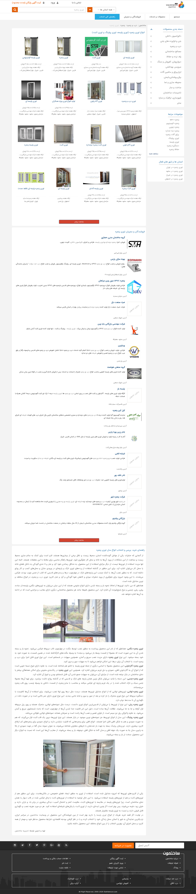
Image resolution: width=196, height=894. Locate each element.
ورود (53, 2)
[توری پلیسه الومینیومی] (31, 46)
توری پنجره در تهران (174, 167)
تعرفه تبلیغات (173, 863)
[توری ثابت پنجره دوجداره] (96, 133)
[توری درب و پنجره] (129, 90)
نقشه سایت (63, 867)
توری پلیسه (99, 242)
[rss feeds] (66, 845)
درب (104, 264)
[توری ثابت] (96, 46)
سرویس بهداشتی (173, 67)
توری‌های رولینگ (118, 726)
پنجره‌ (59, 572)
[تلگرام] (22, 845)
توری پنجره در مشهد (174, 171)
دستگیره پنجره (173, 145)
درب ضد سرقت (34, 264)
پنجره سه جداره (172, 130)
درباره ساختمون (172, 858)
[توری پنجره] (64, 46)
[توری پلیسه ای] (129, 46)
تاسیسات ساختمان (172, 92)
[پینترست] (44, 845)
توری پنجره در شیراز (174, 175)
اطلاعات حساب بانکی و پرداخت (55, 858)
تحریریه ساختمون (22, 830)
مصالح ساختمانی (173, 51)
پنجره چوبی (174, 127)
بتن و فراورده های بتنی (170, 41)
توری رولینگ (173, 138)
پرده (62, 501)
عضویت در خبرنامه (123, 845)
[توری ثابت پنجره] (129, 177)
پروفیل (79, 307)
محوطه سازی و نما (172, 82)
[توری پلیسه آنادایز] (96, 177)
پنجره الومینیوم (172, 123)
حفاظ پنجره (174, 149)
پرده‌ (80, 568)
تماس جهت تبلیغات (115, 867)
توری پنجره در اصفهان (174, 179)
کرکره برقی (74, 883)
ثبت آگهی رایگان (116, 858)
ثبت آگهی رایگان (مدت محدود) (26, 2)
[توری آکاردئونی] (129, 133)
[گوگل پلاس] (51, 845)
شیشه (94, 353)
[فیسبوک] (29, 845)
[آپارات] (58, 845)
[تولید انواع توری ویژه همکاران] (64, 90)
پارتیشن (125, 878)
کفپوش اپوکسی (122, 883)
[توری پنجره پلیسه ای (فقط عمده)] (31, 177)
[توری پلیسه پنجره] (31, 133)
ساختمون (34, 815)
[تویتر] (36, 845)
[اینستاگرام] (15, 845)
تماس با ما (76, 2)
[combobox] (101, 9)
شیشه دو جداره (42, 458)
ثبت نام (65, 863)
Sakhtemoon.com (110, 892)
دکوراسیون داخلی (76, 242)
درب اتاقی (174, 883)
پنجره (99, 264)
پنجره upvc (103, 458)
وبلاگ (175, 867)
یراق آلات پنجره (172, 134)
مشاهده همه (153, 154)
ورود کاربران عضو (116, 863)
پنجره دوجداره (111, 242)
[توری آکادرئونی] (96, 90)
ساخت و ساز (175, 87)
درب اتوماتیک (72, 878)
